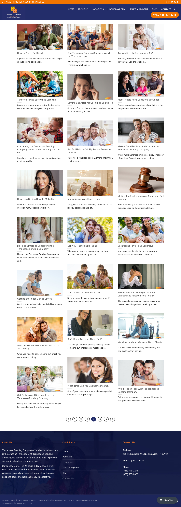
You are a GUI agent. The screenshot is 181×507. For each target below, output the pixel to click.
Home (71, 9)
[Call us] (175, 2)
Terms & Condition (10, 503)
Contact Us (168, 9)
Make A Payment (139, 9)
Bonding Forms (118, 9)
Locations (98, 9)
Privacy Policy (26, 503)
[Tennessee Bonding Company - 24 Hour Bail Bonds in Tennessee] (22, 12)
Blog (155, 9)
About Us (83, 9)
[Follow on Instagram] (169, 2)
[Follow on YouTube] (177, 2)
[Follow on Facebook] (167, 2)
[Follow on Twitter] (172, 2)
